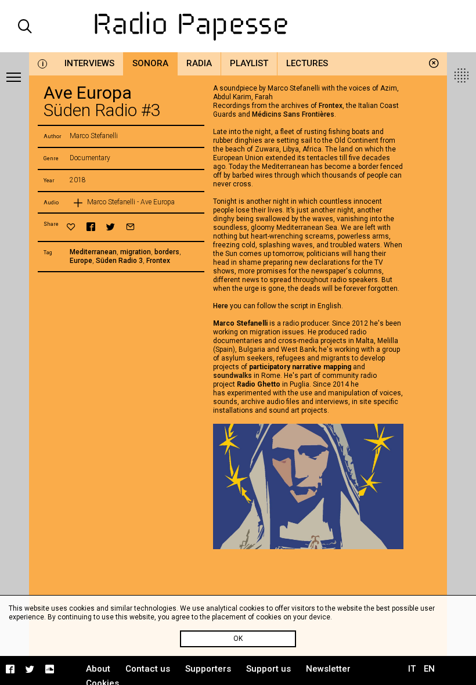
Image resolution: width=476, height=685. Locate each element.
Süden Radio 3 (119, 261)
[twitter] (110, 226)
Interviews (89, 63)
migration (135, 252)
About (98, 669)
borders (166, 252)
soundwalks (232, 376)
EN (429, 669)
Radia (199, 63)
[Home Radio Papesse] (238, 26)
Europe (81, 261)
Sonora (150, 63)
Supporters (208, 669)
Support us (268, 669)
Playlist (249, 63)
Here (221, 306)
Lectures (307, 63)
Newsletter (328, 669)
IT (412, 669)
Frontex (158, 261)
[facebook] (90, 226)
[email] (130, 226)
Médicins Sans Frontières (293, 114)
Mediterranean (93, 252)
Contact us (147, 669)
